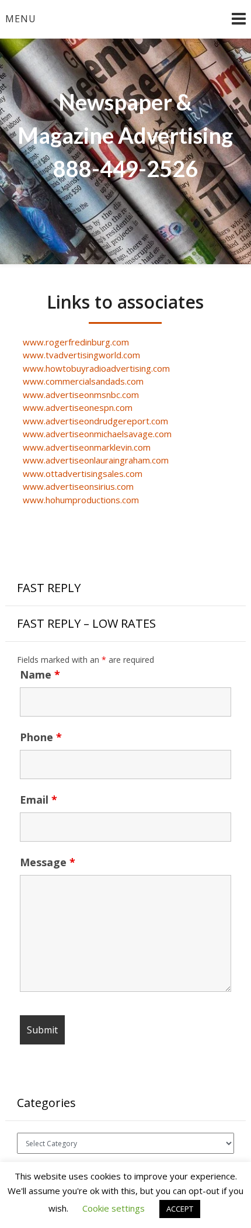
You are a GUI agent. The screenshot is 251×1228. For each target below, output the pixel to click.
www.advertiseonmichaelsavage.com (97, 434)
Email (38, 800)
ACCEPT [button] (179, 1208)
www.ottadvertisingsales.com (82, 473)
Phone (41, 737)
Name (40, 674)
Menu (20, 18)
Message (47, 862)
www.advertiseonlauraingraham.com (96, 460)
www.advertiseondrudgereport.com (95, 421)
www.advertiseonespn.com (78, 407)
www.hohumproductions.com (81, 500)
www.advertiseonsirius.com (78, 486)
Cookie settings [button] (113, 1208)
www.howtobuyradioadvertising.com (96, 368)
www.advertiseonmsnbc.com (81, 394)
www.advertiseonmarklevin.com (87, 447)
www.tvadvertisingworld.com (81, 355)
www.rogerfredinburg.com (76, 342)
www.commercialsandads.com (83, 381)
